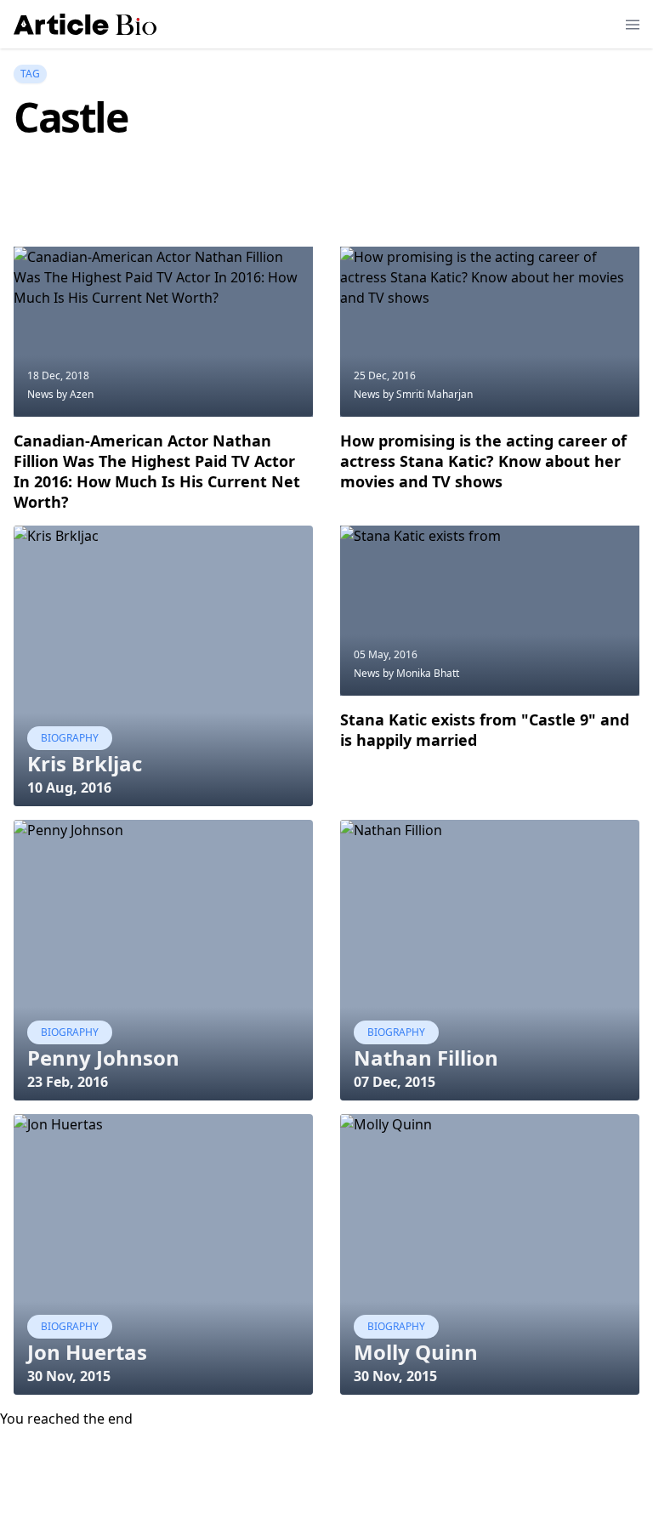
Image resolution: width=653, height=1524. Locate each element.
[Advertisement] (323, 203)
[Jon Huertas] (163, 1254)
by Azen (75, 394)
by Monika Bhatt (421, 673)
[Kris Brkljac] (163, 666)
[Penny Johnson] (163, 960)
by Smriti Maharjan (428, 394)
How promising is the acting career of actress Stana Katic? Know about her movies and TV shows (483, 461)
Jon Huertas (87, 1352)
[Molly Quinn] (489, 1254)
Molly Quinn (416, 1352)
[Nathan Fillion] (489, 960)
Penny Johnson (103, 1057)
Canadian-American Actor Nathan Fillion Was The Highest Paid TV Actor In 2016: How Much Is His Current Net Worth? (157, 471)
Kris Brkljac (84, 763)
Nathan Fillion (426, 1057)
